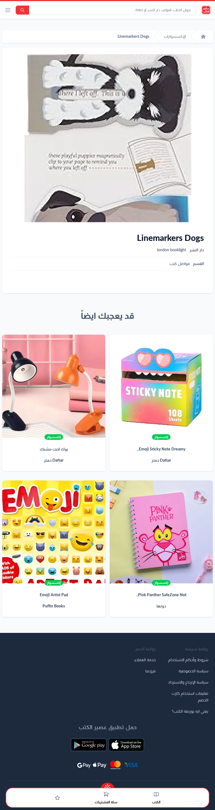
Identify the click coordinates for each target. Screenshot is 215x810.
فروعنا (150, 671)
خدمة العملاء (145, 660)
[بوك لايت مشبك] (53, 386)
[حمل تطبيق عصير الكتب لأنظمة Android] (89, 745)
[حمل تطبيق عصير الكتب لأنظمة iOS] (126, 745)
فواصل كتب (180, 264)
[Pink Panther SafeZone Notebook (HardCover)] (161, 531)
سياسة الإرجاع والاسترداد (188, 682)
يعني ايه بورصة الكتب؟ (190, 711)
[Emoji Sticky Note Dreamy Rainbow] (161, 386)
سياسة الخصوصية (193, 671)
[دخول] (57, 797)
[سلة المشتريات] (106, 794)
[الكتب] (156, 794)
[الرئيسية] (203, 36)
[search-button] (22, 10)
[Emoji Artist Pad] (53, 531)
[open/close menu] (7, 10)
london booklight (171, 250)
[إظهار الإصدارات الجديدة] (107, 785)
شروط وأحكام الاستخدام (188, 660)
